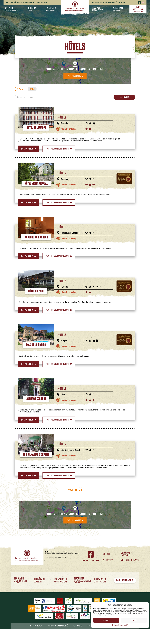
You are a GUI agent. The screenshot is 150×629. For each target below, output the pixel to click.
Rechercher (124, 97)
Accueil (21, 89)
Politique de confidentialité (120, 625)
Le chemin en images (42, 2)
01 (75, 490)
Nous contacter (99, 2)
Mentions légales (36, 626)
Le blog (11, 2)
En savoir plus (27, 148)
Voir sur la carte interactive (58, 148)
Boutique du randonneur (24, 2)
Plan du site (77, 626)
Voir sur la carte (74, 75)
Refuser (134, 620)
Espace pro (111, 2)
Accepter (106, 620)
